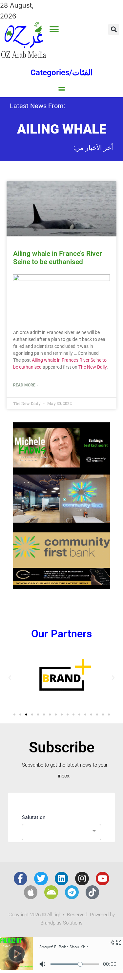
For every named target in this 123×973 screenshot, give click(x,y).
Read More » (25, 385)
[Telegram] (72, 892)
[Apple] (31, 892)
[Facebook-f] (21, 879)
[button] (54, 29)
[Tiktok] (92, 892)
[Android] (51, 892)
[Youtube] (103, 879)
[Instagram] (82, 879)
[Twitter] (41, 879)
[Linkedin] (62, 879)
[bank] (61, 587)
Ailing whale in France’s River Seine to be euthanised (57, 258)
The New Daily (92, 367)
